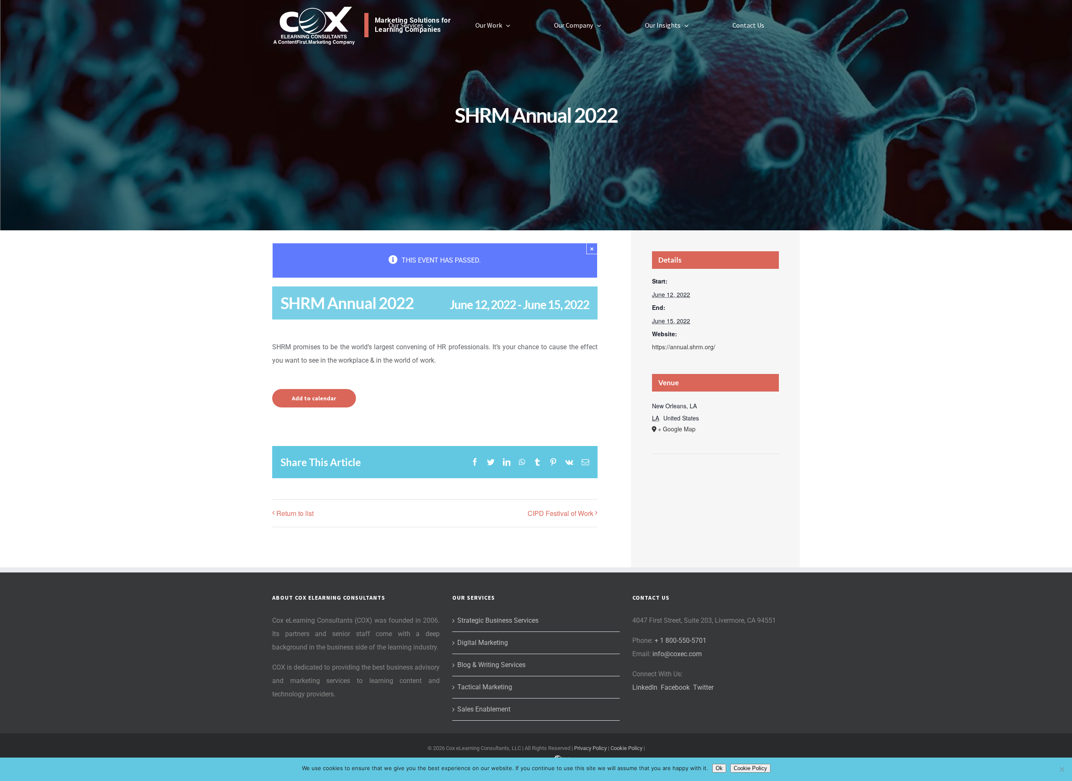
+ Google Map (677, 429)
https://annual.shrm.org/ (683, 347)
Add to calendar (314, 398)
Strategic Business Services (498, 620)
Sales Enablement (483, 709)
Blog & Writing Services (491, 665)
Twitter (703, 687)
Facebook (675, 687)
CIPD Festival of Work (560, 513)
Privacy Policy (590, 748)
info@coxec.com (677, 654)
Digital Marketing (482, 643)
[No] (1061, 769)
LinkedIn (644, 687)
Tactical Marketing (484, 687)
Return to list (295, 513)
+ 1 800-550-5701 (680, 640)
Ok (719, 768)
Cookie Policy (626, 748)
